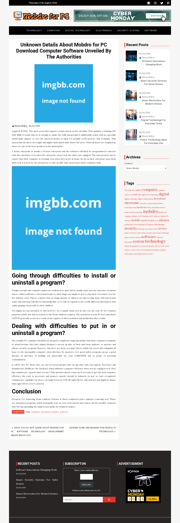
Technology (34, 30)
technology (155, 241)
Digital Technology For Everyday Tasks (153, 122)
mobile (135, 220)
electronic (131, 203)
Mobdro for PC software (151, 216)
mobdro (55, 412)
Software (150, 30)
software (64, 412)
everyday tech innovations (149, 203)
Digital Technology (78, 30)
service (162, 228)
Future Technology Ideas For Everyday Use (153, 141)
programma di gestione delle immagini (150, 224)
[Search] (109, 499)
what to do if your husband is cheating (144, 250)
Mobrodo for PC (92, 490)
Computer (53, 30)
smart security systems (132, 237)
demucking (154, 195)
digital (164, 194)
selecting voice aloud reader (148, 229)
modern (145, 220)
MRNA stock (154, 221)
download (45, 412)
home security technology (133, 212)
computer (35, 412)
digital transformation (145, 199)
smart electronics (130, 233)
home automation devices (156, 207)
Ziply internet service (145, 254)
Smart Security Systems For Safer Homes (153, 82)
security (130, 228)
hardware (142, 207)
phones (164, 220)
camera (138, 190)
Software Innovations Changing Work (153, 63)
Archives (128, 163)
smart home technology (160, 233)
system (138, 241)
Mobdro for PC (137, 216)
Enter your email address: (86, 480)
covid (134, 194)
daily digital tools (144, 195)
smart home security (144, 233)
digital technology (130, 199)
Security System (128, 30)
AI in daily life (129, 190)
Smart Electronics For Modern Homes (154, 102)
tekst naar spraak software (151, 246)
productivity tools (130, 224)
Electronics (104, 30)
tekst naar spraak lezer (132, 246)
